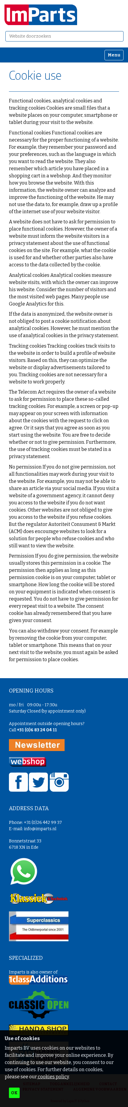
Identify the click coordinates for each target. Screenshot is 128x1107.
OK (14, 1092)
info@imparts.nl (40, 828)
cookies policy (53, 1077)
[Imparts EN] (40, 14)
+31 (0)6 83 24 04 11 (37, 730)
